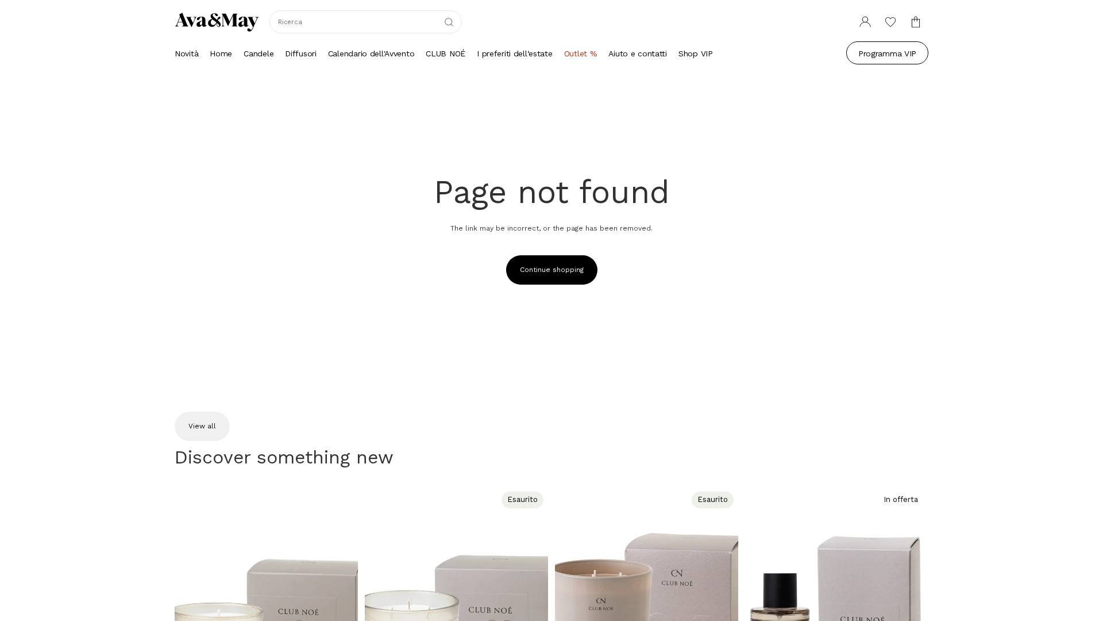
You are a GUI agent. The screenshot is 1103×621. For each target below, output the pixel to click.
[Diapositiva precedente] (192, 602)
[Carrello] (915, 21)
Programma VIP (887, 53)
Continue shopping (552, 270)
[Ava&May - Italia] (217, 21)
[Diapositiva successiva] (340, 602)
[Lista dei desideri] (890, 21)
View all (202, 426)
